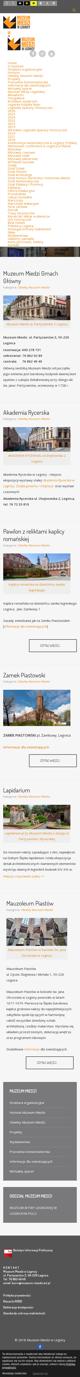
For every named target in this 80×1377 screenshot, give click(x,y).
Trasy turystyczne (21, 213)
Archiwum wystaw (21, 162)
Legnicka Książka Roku (24, 104)
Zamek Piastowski (24, 675)
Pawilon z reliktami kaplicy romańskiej (33, 535)
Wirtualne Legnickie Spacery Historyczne (37, 130)
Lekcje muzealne (20, 197)
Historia (13, 72)
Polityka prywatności (17, 1295)
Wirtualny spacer (20, 88)
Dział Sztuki (16, 168)
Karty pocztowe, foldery (26, 242)
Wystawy (14, 149)
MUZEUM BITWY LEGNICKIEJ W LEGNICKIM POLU (33, 1211)
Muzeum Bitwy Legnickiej (26, 91)
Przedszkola (17, 194)
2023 (11, 120)
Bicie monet (16, 222)
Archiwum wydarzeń (22, 101)
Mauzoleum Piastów (30, 903)
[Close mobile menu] (9, 36)
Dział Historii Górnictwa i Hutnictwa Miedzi (39, 178)
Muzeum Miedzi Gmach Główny (30, 277)
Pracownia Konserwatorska (28, 82)
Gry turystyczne (19, 219)
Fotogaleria (16, 98)
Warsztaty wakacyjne (23, 203)
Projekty (14, 79)
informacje (32, 1049)
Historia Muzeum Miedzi (27, 1112)
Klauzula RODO (12, 1301)
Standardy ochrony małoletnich (24, 1313)
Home (12, 63)
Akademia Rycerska (26, 412)
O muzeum (16, 66)
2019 (11, 127)
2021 (11, 136)
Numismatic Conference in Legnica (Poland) (39, 146)
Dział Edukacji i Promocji (25, 184)
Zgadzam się (39, 1373)
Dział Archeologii (20, 175)
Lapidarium (16, 790)
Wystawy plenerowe (23, 159)
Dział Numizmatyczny (23, 181)
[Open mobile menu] (9, 32)
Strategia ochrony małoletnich (29, 229)
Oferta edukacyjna (21, 191)
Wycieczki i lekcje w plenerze (29, 216)
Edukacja (14, 187)
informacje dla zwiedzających (25, 626)
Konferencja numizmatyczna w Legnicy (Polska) (42, 143)
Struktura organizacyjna (25, 69)
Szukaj (74, 10)
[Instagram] (42, 54)
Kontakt (13, 245)
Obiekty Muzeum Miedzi (25, 75)
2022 (11, 123)
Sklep (11, 232)
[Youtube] (51, 54)
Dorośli (13, 210)
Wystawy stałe (19, 155)
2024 (11, 117)
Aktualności (16, 95)
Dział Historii (17, 171)
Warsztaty (15, 200)
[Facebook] (32, 54)
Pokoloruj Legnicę (20, 226)
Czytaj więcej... (51, 646)
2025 (11, 114)
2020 (11, 139)
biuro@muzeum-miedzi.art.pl (31, 1283)
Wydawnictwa (18, 235)
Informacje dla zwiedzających (29, 85)
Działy (12, 165)
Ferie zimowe (18, 207)
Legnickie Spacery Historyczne (30, 107)
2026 (11, 111)
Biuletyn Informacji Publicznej (32, 1250)
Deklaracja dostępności (18, 1307)
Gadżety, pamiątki (21, 238)
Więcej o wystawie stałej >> (23, 876)
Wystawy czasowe (21, 152)
